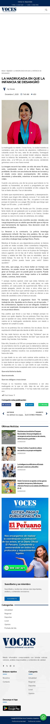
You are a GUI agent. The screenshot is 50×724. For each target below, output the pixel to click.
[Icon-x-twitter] (7, 666)
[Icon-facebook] (3, 666)
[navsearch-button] (46, 10)
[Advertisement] (25, 40)
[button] (41, 10)
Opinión (9, 71)
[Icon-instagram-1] (10, 666)
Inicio (3, 71)
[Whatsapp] (14, 666)
